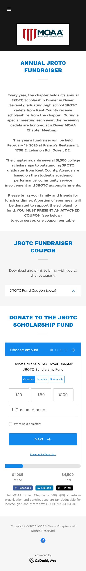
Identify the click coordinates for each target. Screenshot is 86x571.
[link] (43, 34)
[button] (9, 9)
